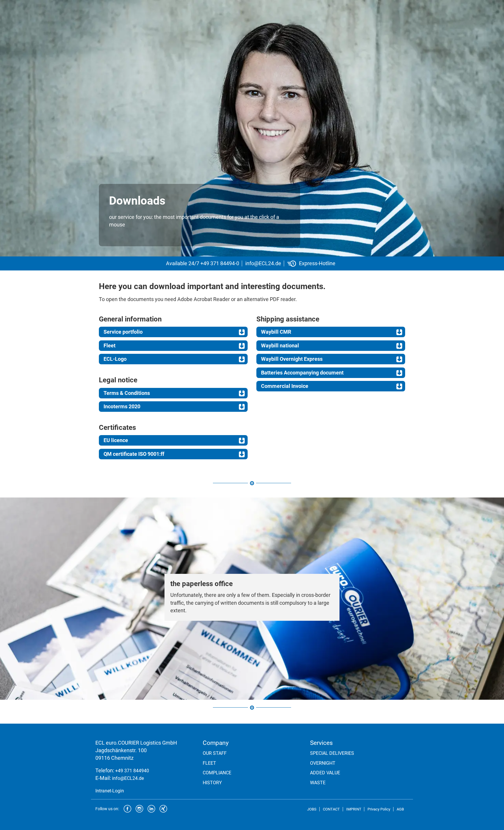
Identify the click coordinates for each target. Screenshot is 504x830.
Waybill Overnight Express (292, 359)
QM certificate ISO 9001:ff (134, 454)
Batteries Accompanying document (302, 373)
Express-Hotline (317, 263)
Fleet (110, 346)
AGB (400, 809)
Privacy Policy (379, 809)
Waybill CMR (276, 332)
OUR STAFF (215, 753)
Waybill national (280, 346)
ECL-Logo (115, 359)
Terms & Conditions (127, 393)
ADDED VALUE (325, 773)
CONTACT (331, 809)
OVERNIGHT (322, 763)
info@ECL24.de (263, 263)
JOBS (311, 809)
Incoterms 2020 (122, 406)
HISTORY (212, 782)
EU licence (116, 440)
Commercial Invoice (284, 386)
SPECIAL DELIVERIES (332, 753)
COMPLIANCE (217, 773)
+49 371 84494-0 (219, 263)
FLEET (209, 763)
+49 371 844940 (132, 770)
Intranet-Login (109, 791)
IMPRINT (353, 809)
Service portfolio (123, 332)
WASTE (318, 782)
